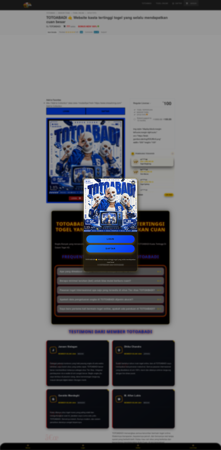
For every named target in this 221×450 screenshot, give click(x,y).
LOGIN (110, 239)
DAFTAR (110, 249)
